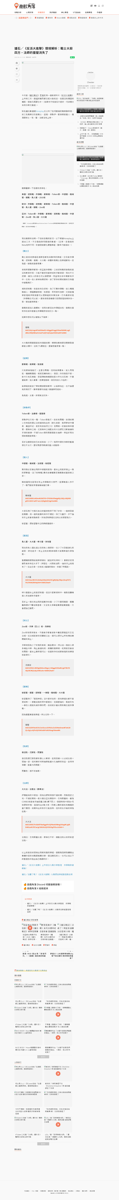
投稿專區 (88, 12)
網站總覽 (92, 1191)
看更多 (43, 1057)
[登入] (99, 6)
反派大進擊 (37, 945)
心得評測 (29, 12)
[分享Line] (16, 68)
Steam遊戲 (61, 18)
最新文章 (80, 94)
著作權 (56, 1191)
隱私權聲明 (63, 1191)
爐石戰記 (27, 945)
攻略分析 (17, 12)
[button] (103, 6)
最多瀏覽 (80, 142)
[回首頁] (24, 6)
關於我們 (84, 1191)
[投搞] (91, 6)
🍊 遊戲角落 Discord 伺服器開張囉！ (43, 884)
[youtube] (95, 6)
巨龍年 (47, 945)
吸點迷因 (72, 18)
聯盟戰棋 (83, 18)
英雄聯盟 (40, 18)
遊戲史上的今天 (97, 18)
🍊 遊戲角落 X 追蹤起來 (36, 888)
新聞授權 (43, 1191)
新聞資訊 (41, 12)
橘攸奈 (50, 18)
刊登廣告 (26, 1191)
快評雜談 (53, 12)
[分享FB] (16, 63)
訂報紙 (78, 1191)
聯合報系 (71, 1191)
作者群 (99, 12)
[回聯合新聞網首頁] (16, 6)
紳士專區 (64, 12)
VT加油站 (77, 12)
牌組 (55, 945)
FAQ (33, 1191)
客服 (37, 1191)
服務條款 (50, 1191)
